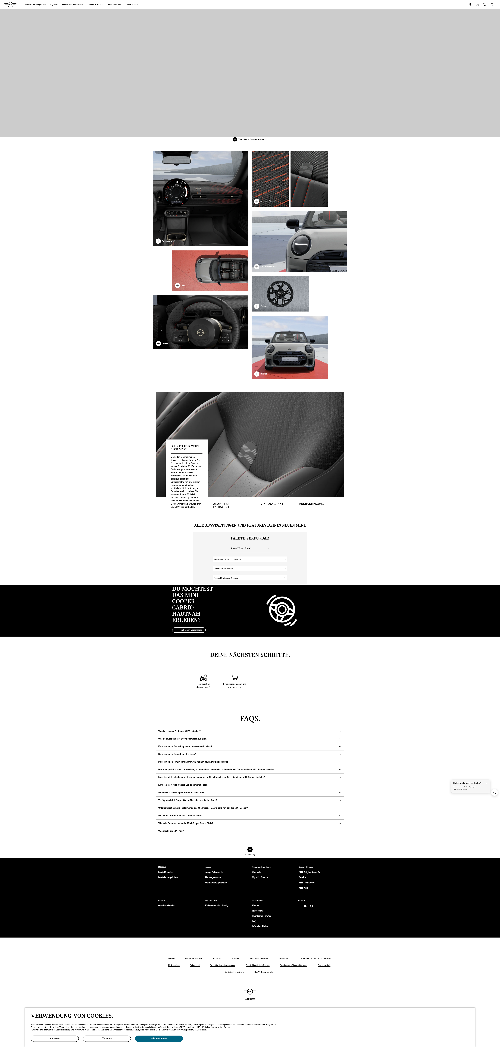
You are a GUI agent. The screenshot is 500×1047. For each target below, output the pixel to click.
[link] (470, 4)
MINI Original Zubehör (309, 872)
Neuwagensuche (213, 877)
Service (302, 877)
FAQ (254, 921)
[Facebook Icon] (299, 906)
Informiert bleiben (260, 926)
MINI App (303, 888)
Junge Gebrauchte (214, 872)
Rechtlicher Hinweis (261, 916)
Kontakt (256, 906)
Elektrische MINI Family (216, 906)
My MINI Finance (260, 877)
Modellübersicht (166, 872)
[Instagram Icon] (311, 906)
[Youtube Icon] (305, 906)
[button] (477, 4)
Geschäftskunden (166, 906)
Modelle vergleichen (168, 877)
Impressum (257, 911)
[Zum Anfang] (250, 849)
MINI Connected (306, 883)
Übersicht (256, 872)
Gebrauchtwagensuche (216, 883)
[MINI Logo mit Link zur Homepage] (250, 991)
